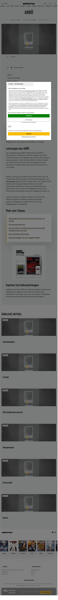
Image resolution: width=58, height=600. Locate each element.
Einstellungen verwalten (29, 119)
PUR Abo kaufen (29, 133)
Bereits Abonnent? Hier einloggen (29, 136)
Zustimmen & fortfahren (29, 115)
